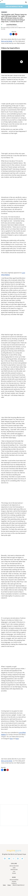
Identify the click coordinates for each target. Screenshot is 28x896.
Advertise (14, 881)
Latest (14, 867)
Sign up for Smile (6, 41)
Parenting (4, 12)
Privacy (9, 885)
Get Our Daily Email (14, 865)
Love (14, 871)
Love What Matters (11, 24)
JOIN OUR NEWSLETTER (14, 6)
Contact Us (14, 883)
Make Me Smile (14, 869)
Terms (4, 885)
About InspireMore (14, 879)
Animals (14, 873)
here (11, 738)
